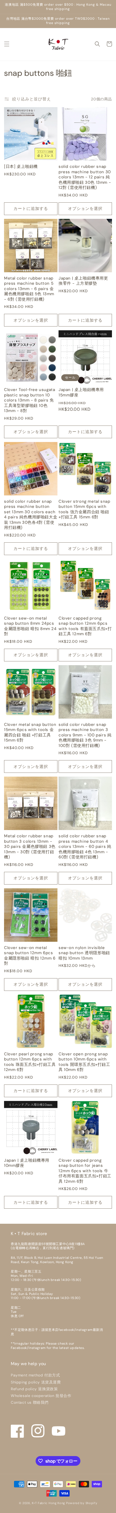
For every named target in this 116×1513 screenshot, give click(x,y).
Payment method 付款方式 (35, 1375)
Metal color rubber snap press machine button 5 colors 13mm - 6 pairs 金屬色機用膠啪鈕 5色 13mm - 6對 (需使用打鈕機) (29, 289)
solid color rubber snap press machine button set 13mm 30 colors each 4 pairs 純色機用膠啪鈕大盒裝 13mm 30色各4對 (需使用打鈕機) (30, 515)
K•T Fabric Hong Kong (48, 1503)
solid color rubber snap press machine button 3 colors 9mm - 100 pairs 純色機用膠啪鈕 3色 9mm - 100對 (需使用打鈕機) (85, 735)
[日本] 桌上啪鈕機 (21, 166)
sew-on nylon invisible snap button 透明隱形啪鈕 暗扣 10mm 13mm (84, 953)
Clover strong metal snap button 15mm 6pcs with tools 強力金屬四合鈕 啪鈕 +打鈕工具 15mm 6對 (84, 509)
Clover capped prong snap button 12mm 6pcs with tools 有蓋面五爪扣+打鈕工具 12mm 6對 (85, 626)
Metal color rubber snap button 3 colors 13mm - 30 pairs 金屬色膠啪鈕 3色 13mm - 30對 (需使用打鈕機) (30, 847)
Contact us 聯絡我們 (30, 1402)
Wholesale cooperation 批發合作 (41, 1395)
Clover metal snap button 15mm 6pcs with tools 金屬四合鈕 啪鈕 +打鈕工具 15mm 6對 (30, 732)
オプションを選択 (85, 208)
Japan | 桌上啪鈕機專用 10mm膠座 (26, 1163)
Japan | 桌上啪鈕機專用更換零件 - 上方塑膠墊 (83, 281)
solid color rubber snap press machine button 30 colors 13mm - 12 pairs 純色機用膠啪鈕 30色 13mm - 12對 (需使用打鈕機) (85, 177)
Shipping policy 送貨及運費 (36, 1382)
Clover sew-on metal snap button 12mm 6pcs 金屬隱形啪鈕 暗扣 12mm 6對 (30, 955)
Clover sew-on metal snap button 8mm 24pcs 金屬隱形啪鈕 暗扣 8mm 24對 (30, 626)
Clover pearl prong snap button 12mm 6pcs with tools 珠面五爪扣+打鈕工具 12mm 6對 (30, 1062)
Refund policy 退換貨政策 (34, 1388)
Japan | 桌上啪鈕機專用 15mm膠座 (81, 392)
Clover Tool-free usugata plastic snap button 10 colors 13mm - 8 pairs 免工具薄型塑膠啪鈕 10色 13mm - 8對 (29, 400)
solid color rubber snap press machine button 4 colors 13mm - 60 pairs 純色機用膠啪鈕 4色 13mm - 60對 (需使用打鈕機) (85, 847)
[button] (7, 44)
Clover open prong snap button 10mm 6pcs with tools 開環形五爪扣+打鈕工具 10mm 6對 (84, 1062)
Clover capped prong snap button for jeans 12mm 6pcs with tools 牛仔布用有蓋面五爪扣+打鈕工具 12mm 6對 (85, 1171)
